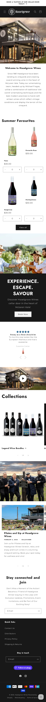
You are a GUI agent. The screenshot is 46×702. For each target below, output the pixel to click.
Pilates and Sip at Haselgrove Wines (21, 535)
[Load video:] (23, 378)
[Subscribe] (38, 611)
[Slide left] (17, 455)
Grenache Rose (31, 150)
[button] (4, 11)
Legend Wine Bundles (13, 448)
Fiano (6, 161)
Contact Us (10, 628)
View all (23, 227)
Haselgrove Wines (21, 695)
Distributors (10, 634)
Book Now (23, 314)
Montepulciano (31, 200)
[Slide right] (28, 455)
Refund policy (20, 697)
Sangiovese (8, 210)
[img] (23, 331)
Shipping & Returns (13, 644)
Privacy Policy (11, 639)
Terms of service (33, 697)
